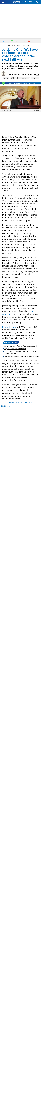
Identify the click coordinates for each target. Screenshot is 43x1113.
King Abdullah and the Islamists (15, 349)
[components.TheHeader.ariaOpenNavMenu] (7, 2)
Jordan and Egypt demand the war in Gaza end (20, 346)
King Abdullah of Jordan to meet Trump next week (21, 356)
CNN (13, 78)
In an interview (9, 327)
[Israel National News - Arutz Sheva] (23, 2)
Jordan (6, 78)
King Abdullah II (23, 78)
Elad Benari (11, 72)
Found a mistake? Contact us (20, 403)
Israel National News (9, 45)
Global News (21, 45)
